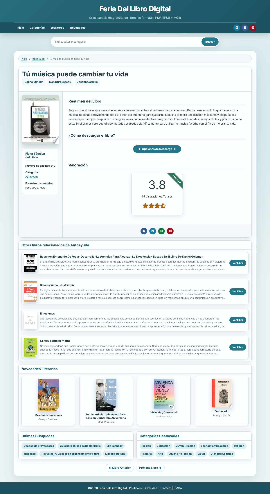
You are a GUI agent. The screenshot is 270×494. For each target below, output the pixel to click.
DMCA (178, 488)
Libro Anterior (121, 467)
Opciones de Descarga (157, 149)
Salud (201, 453)
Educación (163, 445)
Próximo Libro (148, 467)
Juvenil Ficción (185, 445)
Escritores (57, 27)
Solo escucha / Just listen (57, 285)
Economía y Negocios (214, 445)
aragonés (30, 453)
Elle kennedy (115, 445)
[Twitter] (236, 27)
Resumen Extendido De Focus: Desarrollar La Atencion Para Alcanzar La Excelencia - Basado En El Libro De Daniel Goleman (121, 256)
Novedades (77, 27)
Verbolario (221, 411)
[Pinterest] (253, 27)
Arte (160, 453)
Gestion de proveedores (39, 445)
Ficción (146, 445)
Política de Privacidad (143, 488)
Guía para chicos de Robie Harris (80, 445)
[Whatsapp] (161, 231)
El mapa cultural (115, 453)
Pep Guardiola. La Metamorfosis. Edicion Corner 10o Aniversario (106, 416)
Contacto (165, 488)
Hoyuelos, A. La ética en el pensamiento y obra (70, 453)
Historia (147, 453)
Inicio (20, 27)
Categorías (37, 27)
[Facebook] (245, 27)
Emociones (47, 313)
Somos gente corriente (55, 340)
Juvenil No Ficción (180, 453)
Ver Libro (238, 262)
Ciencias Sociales (222, 453)
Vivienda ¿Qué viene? (163, 412)
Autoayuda (38, 58)
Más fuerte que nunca (48, 415)
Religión (239, 445)
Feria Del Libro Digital (134, 8)
